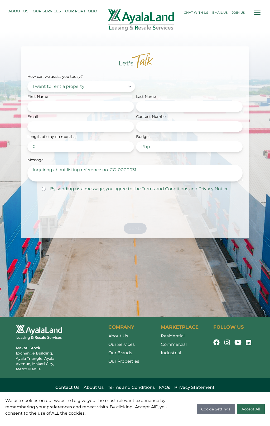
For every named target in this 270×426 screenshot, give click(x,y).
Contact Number (151, 116)
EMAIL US (220, 13)
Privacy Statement (194, 387)
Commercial (174, 344)
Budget (143, 136)
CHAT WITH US (196, 13)
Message (35, 159)
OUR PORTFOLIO (81, 11)
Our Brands (120, 352)
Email (32, 116)
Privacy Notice (214, 188)
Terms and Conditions (165, 188)
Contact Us (67, 387)
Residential (173, 335)
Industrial (171, 352)
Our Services (121, 344)
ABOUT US (18, 11)
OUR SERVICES (47, 11)
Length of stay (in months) (52, 136)
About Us (118, 335)
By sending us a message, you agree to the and (139, 188)
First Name (37, 96)
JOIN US (238, 13)
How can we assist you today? (55, 76)
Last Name (146, 96)
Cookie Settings (215, 409)
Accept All (251, 409)
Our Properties (123, 361)
